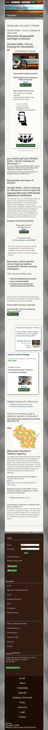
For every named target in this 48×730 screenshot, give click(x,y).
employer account (24, 240)
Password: (11, 549)
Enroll (9, 586)
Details (29, 347)
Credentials (11, 608)
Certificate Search (13, 628)
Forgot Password (13, 557)
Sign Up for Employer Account (17, 590)
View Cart (13, 566)
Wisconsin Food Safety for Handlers (21, 406)
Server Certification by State (17, 624)
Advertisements (12, 613)
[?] (39, 2)
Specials (22, 693)
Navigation (11, 15)
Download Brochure (13, 668)
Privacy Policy (30, 727)
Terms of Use (18, 727)
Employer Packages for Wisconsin (21, 404)
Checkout (13, 570)
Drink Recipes (12, 633)
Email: (9, 545)
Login (33, 2)
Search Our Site (12, 637)
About (9, 603)
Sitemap (8, 723)
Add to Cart (26, 85)
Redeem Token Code (14, 561)
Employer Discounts (24, 341)
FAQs (22, 702)
